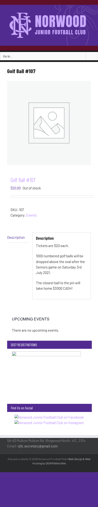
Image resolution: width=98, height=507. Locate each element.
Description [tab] (16, 237)
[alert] (49, 330)
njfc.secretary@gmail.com (38, 446)
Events (31, 215)
